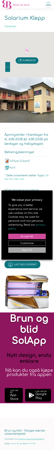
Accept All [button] (27, 236)
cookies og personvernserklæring (30, 439)
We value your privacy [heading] (27, 199)
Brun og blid (17, 4)
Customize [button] (27, 243)
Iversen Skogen (17, 443)
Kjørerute (29, 60)
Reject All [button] (27, 250)
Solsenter (10, 26)
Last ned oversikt (25, 264)
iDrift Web (32, 443)
